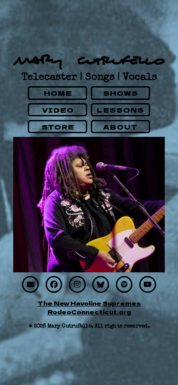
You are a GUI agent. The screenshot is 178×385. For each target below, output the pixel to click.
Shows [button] (121, 93)
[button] (30, 284)
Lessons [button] (120, 109)
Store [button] (58, 126)
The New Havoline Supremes (89, 303)
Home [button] (58, 93)
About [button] (120, 126)
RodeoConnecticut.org (89, 311)
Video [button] (58, 109)
